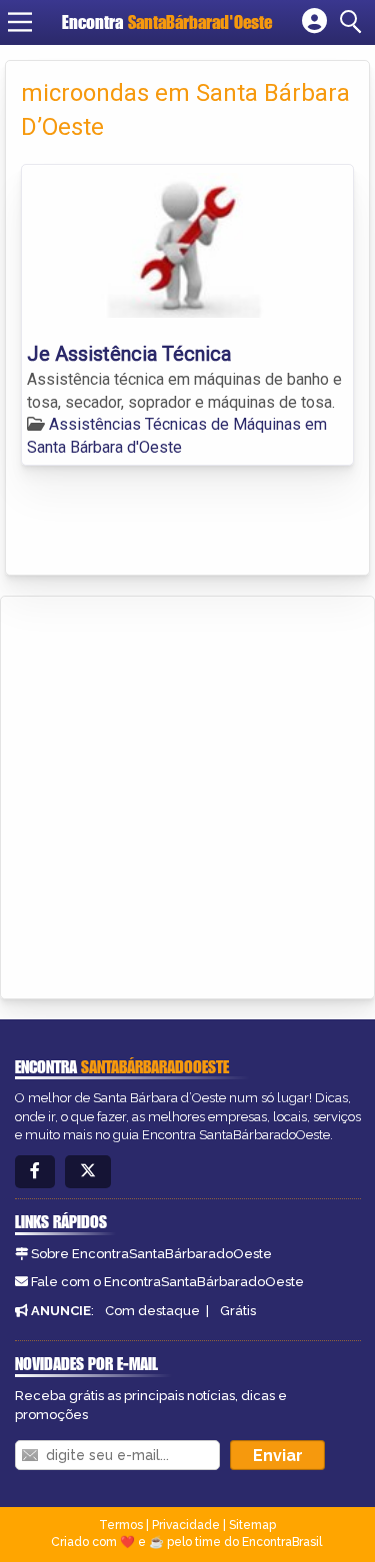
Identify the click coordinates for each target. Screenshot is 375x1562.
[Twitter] (88, 1171)
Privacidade (186, 1525)
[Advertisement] (187, 794)
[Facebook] (35, 1171)
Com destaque (152, 1310)
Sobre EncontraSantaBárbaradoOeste (151, 1253)
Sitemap (252, 1525)
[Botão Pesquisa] (354, 22)
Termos (121, 1525)
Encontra (167, 22)
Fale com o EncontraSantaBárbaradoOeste (167, 1281)
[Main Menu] (20, 22)
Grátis (238, 1310)
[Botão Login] (314, 22)
